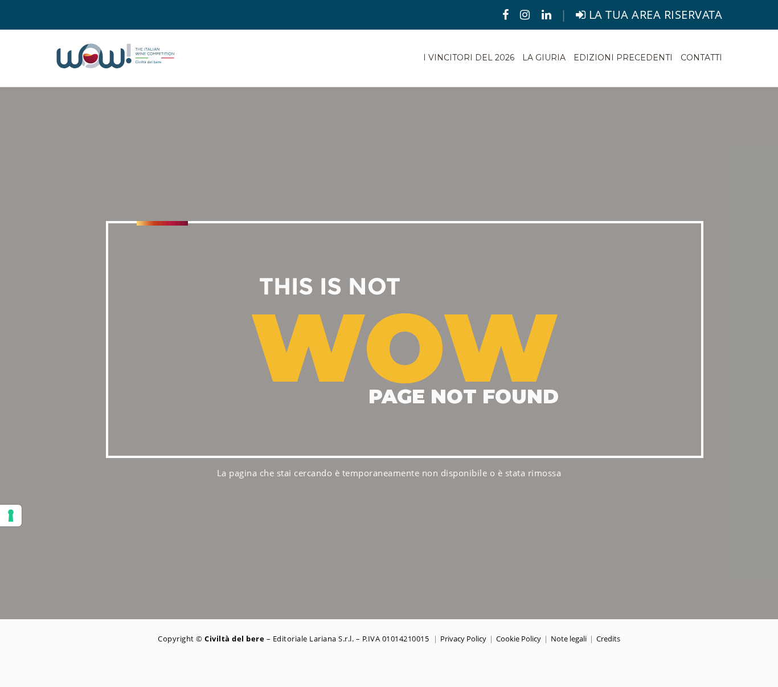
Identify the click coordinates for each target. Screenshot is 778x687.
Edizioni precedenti (623, 57)
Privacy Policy (463, 638)
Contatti (701, 57)
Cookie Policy (518, 638)
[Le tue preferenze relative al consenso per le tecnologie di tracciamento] (11, 515)
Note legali (569, 638)
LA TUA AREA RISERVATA (653, 14)
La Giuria (544, 57)
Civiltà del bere (234, 638)
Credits (608, 638)
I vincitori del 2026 (468, 57)
